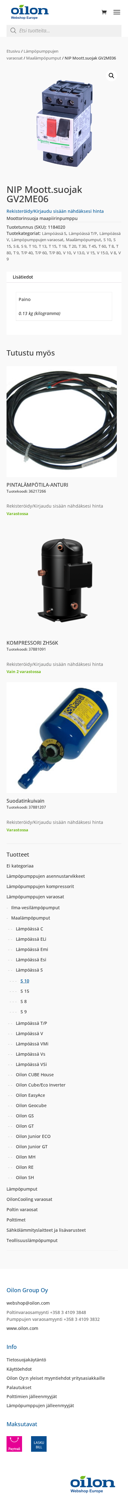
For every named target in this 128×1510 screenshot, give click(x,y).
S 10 (107, 239)
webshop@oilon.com (28, 1303)
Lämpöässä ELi (31, 939)
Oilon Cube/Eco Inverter (41, 1085)
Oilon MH (25, 1157)
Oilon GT (25, 1126)
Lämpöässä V (29, 1033)
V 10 (67, 253)
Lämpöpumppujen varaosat (37, 239)
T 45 (92, 246)
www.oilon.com (22, 1328)
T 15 (52, 246)
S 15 (25, 991)
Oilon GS (25, 1116)
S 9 (23, 246)
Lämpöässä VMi (32, 1044)
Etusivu (13, 51)
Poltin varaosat (22, 1209)
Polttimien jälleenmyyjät (32, 1396)
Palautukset (19, 1387)
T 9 (16, 253)
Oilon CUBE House (35, 1075)
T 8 (111, 246)
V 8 (113, 253)
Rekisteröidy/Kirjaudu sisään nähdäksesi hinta (55, 211)
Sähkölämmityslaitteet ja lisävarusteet (46, 1230)
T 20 (72, 246)
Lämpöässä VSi (31, 1064)
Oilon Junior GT (32, 1146)
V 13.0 (78, 253)
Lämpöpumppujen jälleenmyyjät (40, 1405)
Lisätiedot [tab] (23, 277)
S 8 (16, 246)
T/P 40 (27, 253)
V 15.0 (102, 253)
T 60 (102, 246)
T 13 (42, 246)
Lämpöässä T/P (83, 233)
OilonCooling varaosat (29, 1199)
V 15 (90, 253)
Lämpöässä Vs (30, 1054)
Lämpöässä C (29, 929)
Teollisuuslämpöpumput (32, 1240)
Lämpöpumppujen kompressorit (40, 886)
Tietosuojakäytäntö (26, 1360)
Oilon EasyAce (30, 1095)
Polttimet (16, 1220)
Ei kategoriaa (20, 866)
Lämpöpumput (22, 1189)
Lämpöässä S (54, 233)
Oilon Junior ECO (33, 1136)
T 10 (32, 246)
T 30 (82, 246)
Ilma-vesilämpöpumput (35, 907)
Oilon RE (25, 1167)
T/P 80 (55, 253)
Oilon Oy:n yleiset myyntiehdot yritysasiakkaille (56, 1378)
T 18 (62, 246)
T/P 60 (41, 253)
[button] (111, 75)
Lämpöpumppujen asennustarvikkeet (46, 876)
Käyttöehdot (19, 1369)
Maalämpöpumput (43, 58)
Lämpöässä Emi (32, 949)
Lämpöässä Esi (31, 960)
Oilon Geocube (31, 1105)
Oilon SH (25, 1177)
